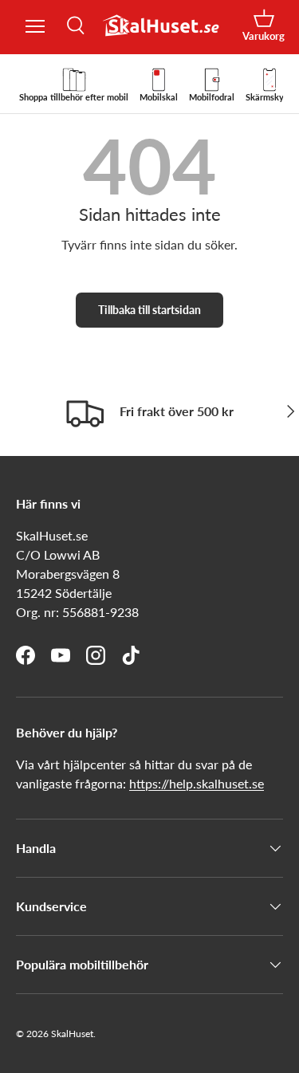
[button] (263, 26)
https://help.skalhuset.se (196, 783)
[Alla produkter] (35, 26)
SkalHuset (72, 1034)
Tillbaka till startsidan (149, 309)
